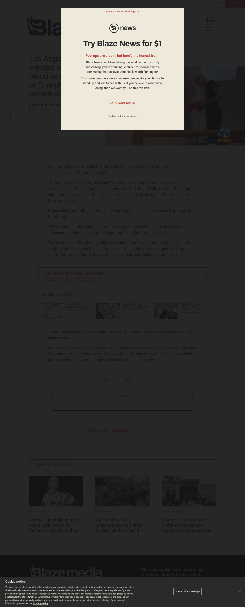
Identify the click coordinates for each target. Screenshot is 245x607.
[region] (122, 592)
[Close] (239, 591)
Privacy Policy (40, 603)
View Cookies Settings (187, 591)
